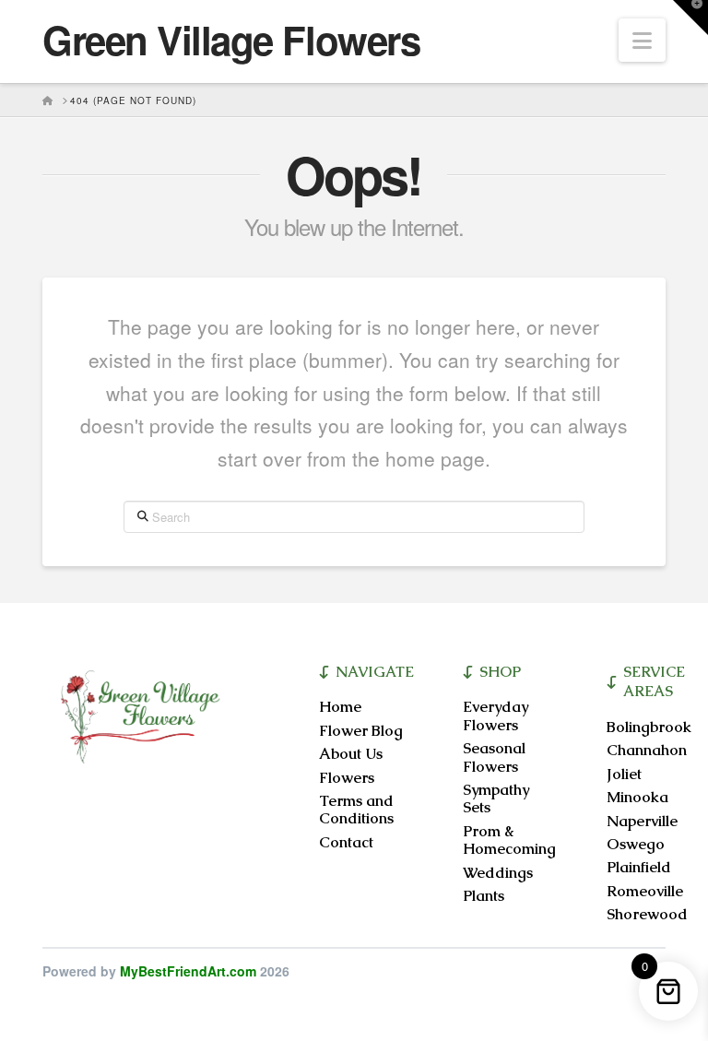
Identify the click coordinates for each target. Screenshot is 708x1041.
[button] (642, 40)
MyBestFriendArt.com (188, 971)
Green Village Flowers (230, 39)
